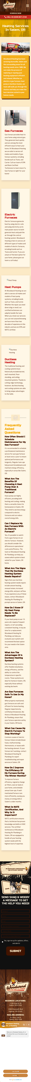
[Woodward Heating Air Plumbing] (9, 5)
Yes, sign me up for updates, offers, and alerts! (16, 942)
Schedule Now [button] (15, 13)
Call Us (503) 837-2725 (16, 17)
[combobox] (15, 926)
